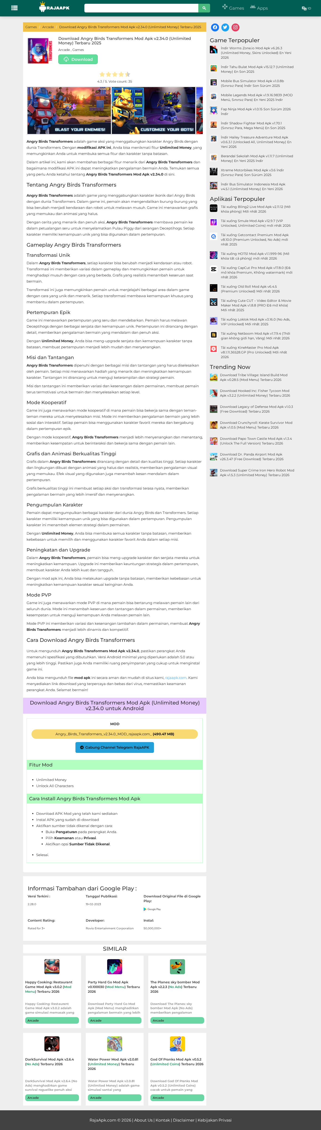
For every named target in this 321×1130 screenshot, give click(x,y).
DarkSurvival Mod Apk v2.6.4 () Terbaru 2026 (49, 1061)
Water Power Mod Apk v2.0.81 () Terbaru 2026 (113, 1064)
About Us (143, 1120)
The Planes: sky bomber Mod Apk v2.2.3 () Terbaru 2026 (175, 987)
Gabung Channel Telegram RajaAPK (117, 747)
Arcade (64, 50)
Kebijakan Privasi (215, 1120)
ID (309, 8)
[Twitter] (225, 27)
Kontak (163, 1120)
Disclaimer (184, 1120)
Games (233, 8)
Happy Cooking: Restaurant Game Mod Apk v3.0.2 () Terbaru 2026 (48, 987)
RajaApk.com (103, 1120)
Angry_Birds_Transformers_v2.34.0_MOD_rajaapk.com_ (114, 734)
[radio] (102, 75)
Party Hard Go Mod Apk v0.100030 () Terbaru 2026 (114, 987)
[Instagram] (235, 27)
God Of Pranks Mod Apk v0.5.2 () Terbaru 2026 (177, 1061)
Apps (259, 8)
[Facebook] (215, 27)
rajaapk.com (176, 677)
